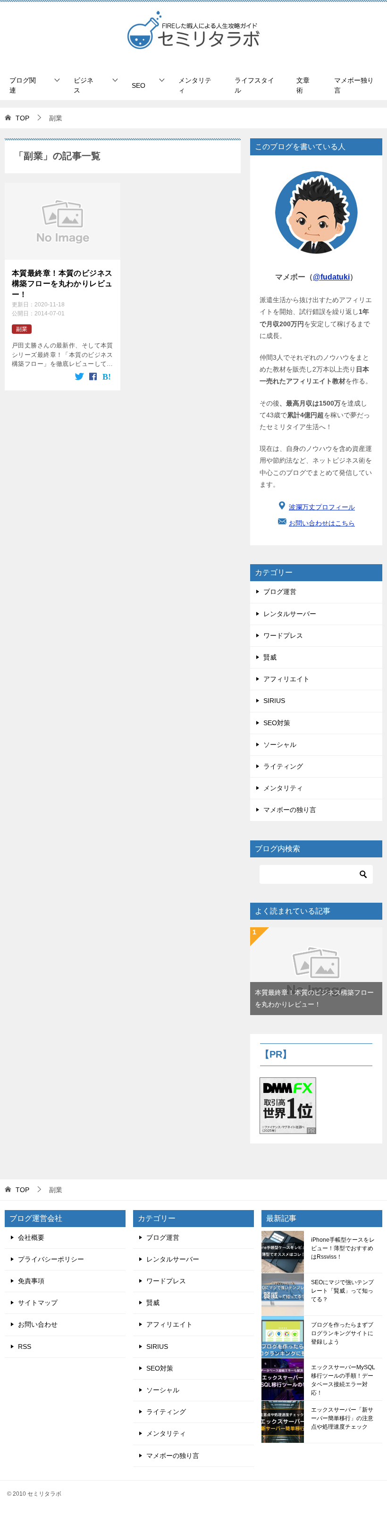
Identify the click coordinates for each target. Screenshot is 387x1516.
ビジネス (83, 85)
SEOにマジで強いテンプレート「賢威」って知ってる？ (342, 1291)
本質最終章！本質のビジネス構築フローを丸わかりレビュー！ (62, 283)
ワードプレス (283, 635)
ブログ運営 (279, 591)
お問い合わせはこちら (322, 523)
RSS (24, 1346)
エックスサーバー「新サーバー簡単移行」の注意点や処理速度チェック (342, 1418)
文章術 (303, 85)
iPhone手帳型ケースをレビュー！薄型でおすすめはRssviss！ (343, 1248)
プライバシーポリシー (51, 1259)
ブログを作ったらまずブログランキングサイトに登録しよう (342, 1333)
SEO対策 (276, 723)
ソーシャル (279, 744)
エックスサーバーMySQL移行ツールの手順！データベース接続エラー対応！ (343, 1380)
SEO (138, 85)
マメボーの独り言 (289, 809)
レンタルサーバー (289, 614)
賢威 (270, 657)
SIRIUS (274, 700)
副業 (21, 329)
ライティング (283, 766)
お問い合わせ (38, 1324)
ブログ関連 (22, 85)
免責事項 (31, 1281)
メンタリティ (194, 85)
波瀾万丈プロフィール (322, 507)
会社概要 (31, 1237)
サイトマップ (38, 1302)
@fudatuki (331, 277)
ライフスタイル (254, 85)
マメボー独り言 (354, 85)
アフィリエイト (286, 679)
